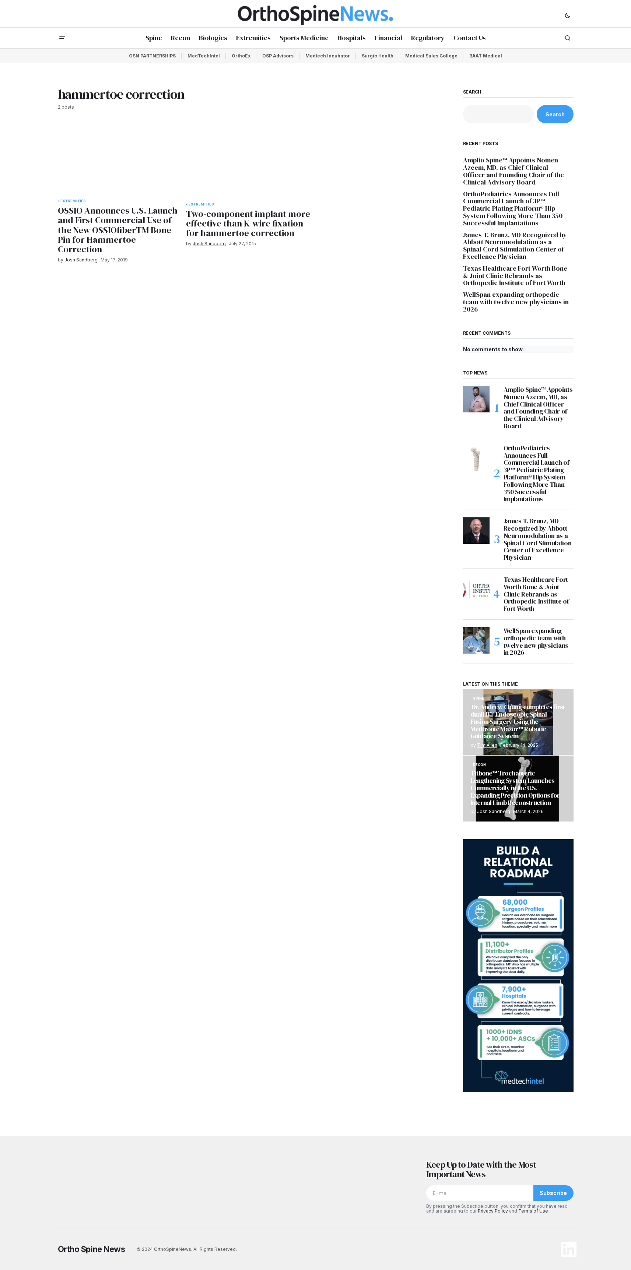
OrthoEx (241, 56)
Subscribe (553, 1193)
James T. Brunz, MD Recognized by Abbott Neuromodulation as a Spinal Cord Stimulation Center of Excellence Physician (515, 245)
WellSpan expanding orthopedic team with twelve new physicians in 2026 (516, 302)
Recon (479, 765)
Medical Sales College (431, 56)
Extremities (73, 201)
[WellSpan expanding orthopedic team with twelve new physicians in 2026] (476, 640)
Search (472, 92)
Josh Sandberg (493, 811)
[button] (568, 15)
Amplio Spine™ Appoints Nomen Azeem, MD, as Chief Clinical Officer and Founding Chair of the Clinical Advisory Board (513, 171)
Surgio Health (377, 56)
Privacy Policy (493, 1211)
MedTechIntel (203, 56)
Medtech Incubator (327, 56)
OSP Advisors (278, 56)
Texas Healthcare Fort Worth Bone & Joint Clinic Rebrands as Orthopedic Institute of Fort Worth (515, 275)
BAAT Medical (485, 56)
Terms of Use (533, 1211)
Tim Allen (487, 745)
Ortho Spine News (91, 1249)
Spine (478, 698)
